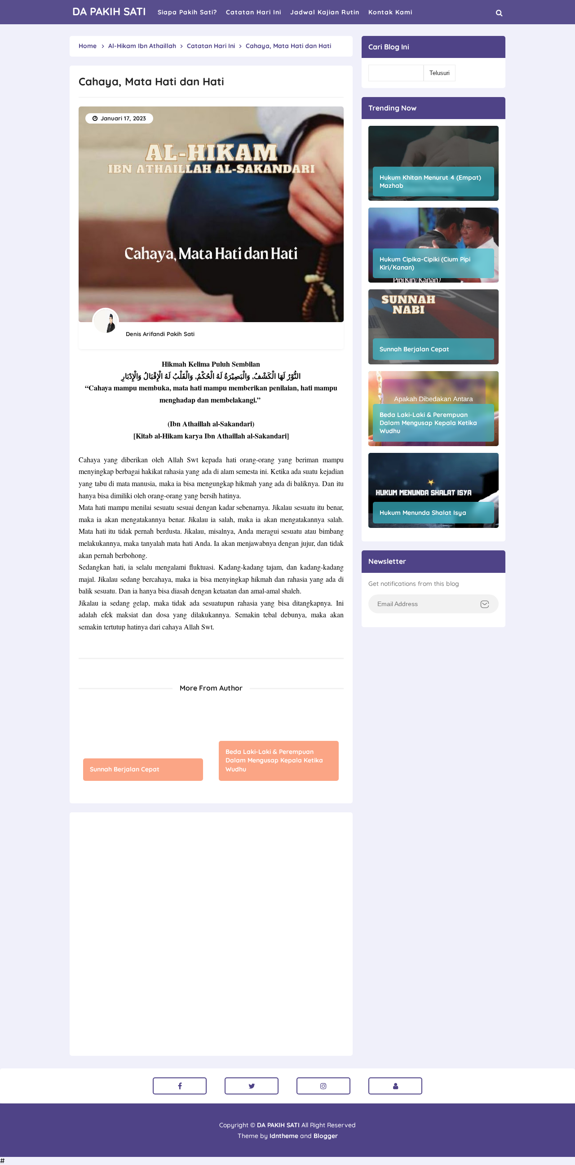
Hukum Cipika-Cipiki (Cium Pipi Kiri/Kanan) (425, 263)
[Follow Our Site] (395, 1085)
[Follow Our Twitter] (252, 1085)
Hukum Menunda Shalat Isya (423, 513)
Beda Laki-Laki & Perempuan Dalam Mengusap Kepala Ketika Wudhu (274, 760)
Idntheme (284, 1136)
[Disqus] (211, 933)
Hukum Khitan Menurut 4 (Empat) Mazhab (430, 181)
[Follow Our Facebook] (180, 1085)
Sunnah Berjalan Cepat (124, 769)
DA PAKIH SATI (278, 1125)
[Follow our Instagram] (323, 1085)
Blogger (326, 1136)
